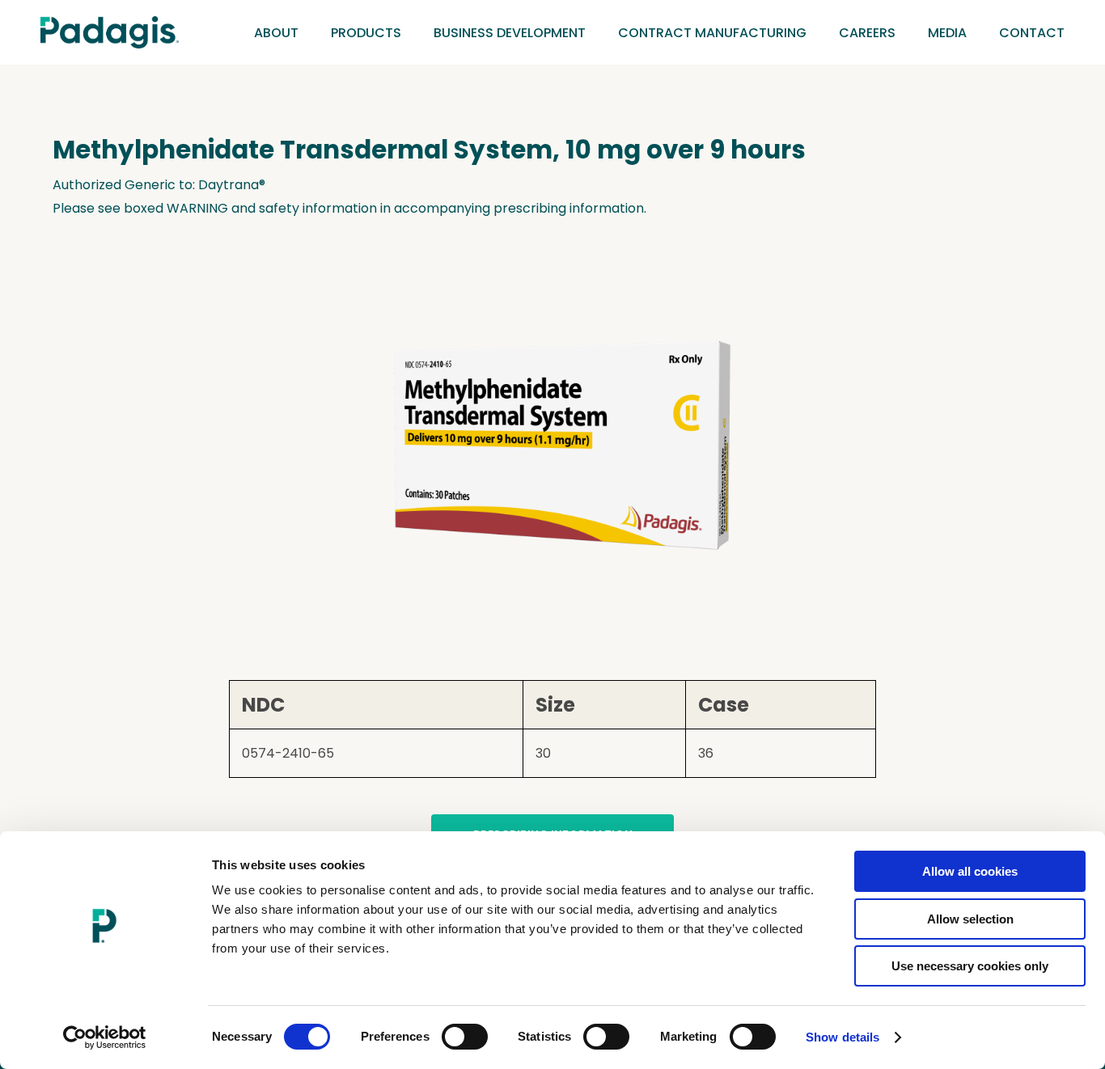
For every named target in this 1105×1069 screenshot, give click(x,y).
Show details (842, 1037)
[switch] (465, 1037)
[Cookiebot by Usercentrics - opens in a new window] (105, 1037)
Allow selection (970, 919)
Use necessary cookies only (969, 966)
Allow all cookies (970, 871)
